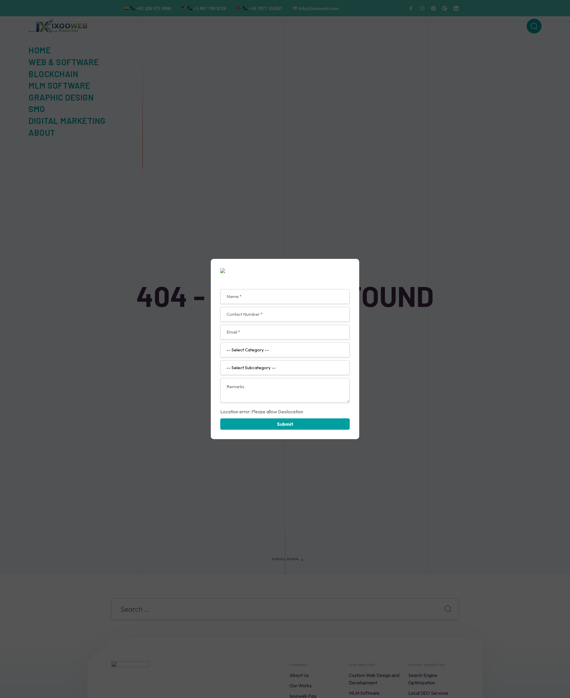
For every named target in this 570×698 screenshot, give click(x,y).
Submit (285, 424)
